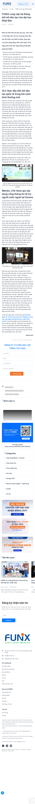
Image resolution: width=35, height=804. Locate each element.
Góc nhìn (9, 473)
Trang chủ (5, 9)
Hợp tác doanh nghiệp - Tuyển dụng (17, 483)
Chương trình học (6, 692)
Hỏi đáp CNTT (10, 478)
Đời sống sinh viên (7, 704)
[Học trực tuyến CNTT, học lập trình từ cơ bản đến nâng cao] (7, 4)
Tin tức (12, 9)
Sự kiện (8, 489)
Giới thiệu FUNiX (6, 666)
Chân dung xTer (11, 463)
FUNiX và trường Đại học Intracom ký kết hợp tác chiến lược (14, 582)
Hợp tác (4, 675)
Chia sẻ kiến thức (11, 468)
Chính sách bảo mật (7, 684)
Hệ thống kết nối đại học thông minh (14, 390)
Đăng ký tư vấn (23, 4)
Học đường (5, 712)
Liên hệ (4, 678)
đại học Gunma (9, 387)
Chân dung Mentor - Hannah (15, 458)
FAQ (3, 681)
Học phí (4, 698)
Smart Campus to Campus (11, 394)
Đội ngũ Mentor (6, 672)
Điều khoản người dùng (8, 669)
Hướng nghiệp (6, 695)
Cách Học (4, 701)
